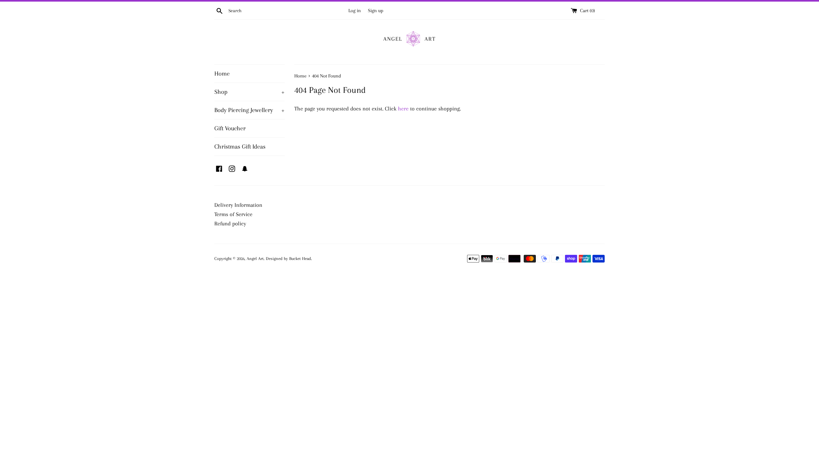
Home (222, 73)
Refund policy (230, 223)
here (403, 108)
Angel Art (255, 258)
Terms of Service (233, 214)
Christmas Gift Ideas (240, 146)
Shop (249, 91)
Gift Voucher (230, 128)
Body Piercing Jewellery (249, 110)
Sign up (375, 10)
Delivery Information (238, 205)
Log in (354, 10)
